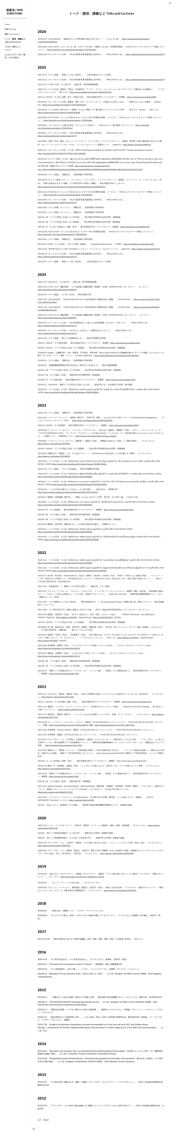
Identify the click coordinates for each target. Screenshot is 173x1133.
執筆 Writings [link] (10, 29)
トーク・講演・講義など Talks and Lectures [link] (15, 40)
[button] (170, 3)
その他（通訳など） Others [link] (13, 48)
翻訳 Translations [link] (12, 34)
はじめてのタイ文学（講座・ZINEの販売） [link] (15, 56)
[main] (101, 13)
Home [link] (7, 24)
